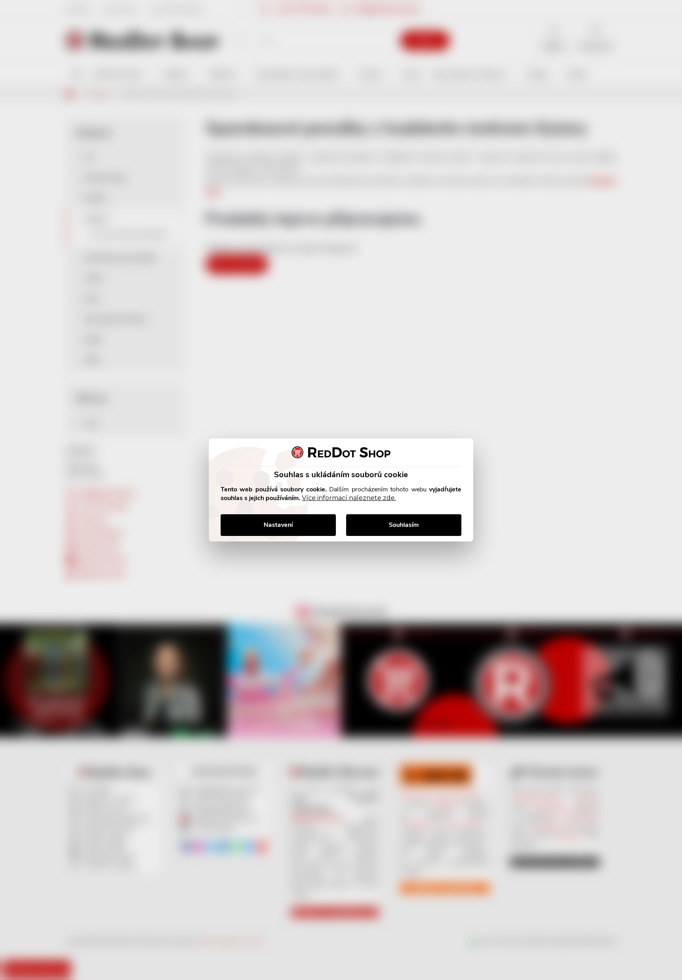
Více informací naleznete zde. (349, 498)
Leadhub (76, 959)
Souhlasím (404, 525)
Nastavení (278, 525)
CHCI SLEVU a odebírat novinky (66, 924)
